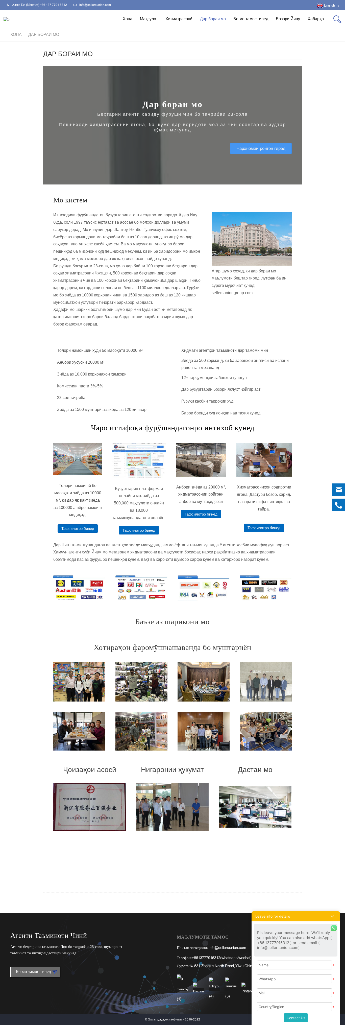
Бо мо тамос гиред (250, 19)
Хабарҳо (316, 19)
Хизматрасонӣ (178, 19)
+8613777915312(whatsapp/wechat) (222, 958)
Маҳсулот (149, 19)
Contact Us (296, 1018)
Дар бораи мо (213, 19)
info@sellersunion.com (227, 948)
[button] (261, 148)
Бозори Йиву (288, 19)
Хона (127, 19)
